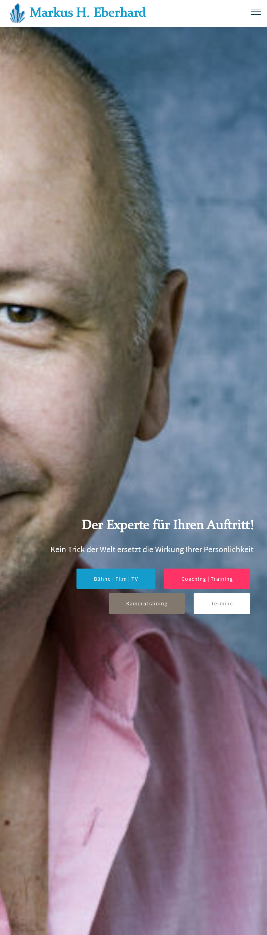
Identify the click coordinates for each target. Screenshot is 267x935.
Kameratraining (147, 603)
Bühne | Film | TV (116, 578)
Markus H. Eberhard (88, 13)
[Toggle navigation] (256, 11)
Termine (222, 603)
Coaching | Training (207, 578)
